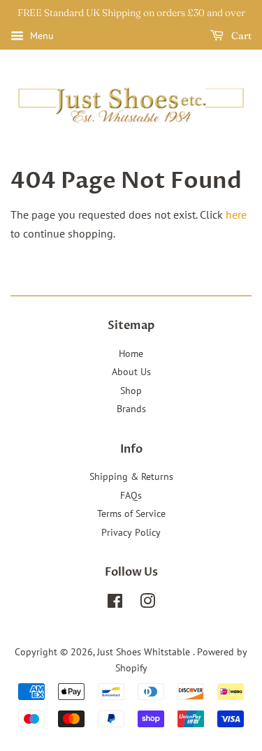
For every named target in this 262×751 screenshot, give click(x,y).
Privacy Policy (131, 532)
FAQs (131, 495)
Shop (131, 390)
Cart (240, 35)
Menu (40, 35)
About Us (131, 371)
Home (131, 353)
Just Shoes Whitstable (145, 652)
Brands (131, 408)
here (236, 214)
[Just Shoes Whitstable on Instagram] (147, 603)
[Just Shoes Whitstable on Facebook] (115, 603)
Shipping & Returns (131, 476)
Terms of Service (131, 513)
